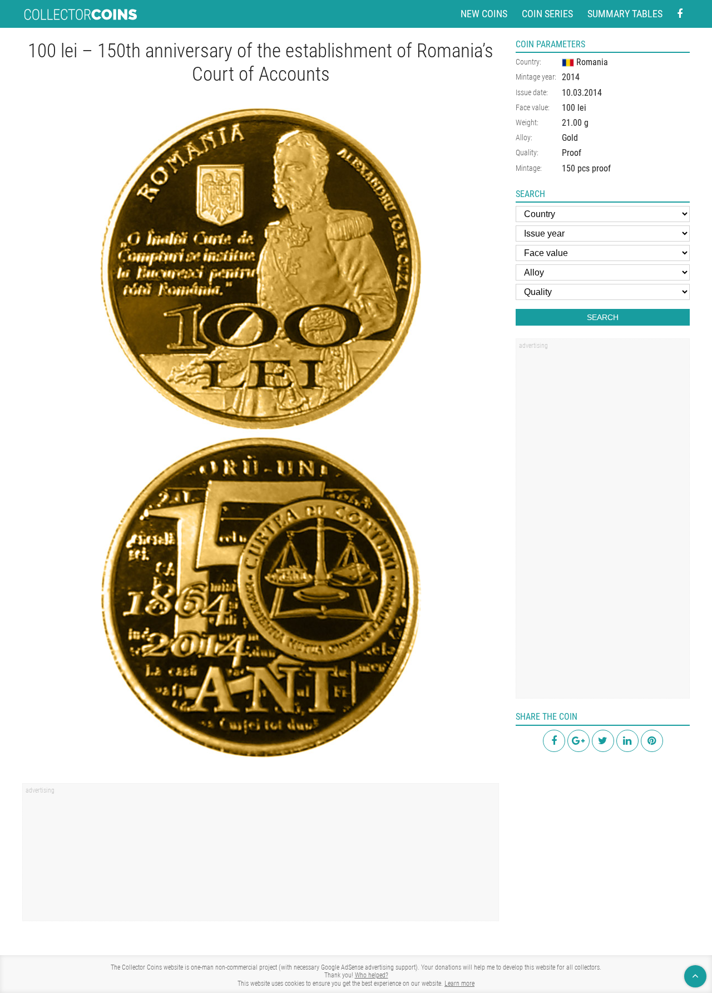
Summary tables (624, 13)
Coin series (547, 13)
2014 (571, 77)
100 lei (574, 107)
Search (603, 317)
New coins (484, 13)
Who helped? (371, 975)
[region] (261, 856)
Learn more (459, 983)
